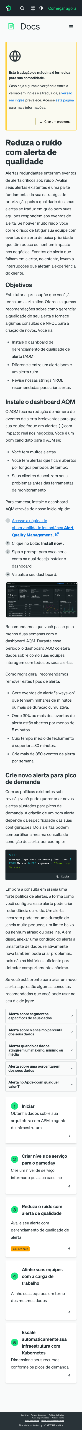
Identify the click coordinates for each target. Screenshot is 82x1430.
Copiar (65, 876)
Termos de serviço (38, 1415)
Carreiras (24, 1415)
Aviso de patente (32, 1420)
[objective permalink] (35, 284)
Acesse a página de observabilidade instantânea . (43, 527)
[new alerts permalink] (43, 781)
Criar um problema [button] (57, 121)
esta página (65, 100)
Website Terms (58, 1418)
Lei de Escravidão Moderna (52, 1420)
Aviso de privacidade (40, 1418)
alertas (51, 425)
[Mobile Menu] (71, 26)
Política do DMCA (56, 1415)
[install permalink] (78, 401)
